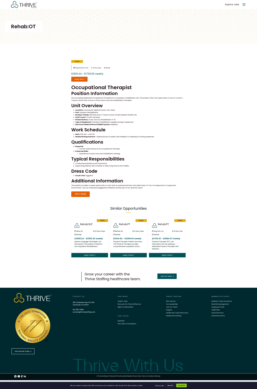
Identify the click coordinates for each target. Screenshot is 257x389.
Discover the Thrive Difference (129, 304)
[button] (167, 276)
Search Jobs (122, 301)
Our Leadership (172, 304)
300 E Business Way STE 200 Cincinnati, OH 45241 (83, 303)
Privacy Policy (137, 376)
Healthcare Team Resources (177, 313)
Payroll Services (217, 313)
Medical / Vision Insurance (222, 301)
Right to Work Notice (125, 307)
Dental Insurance (218, 316)
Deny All (170, 385)
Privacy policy (159, 385)
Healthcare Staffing (173, 316)
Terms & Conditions (148, 376)
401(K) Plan (216, 310)
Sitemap (157, 376)
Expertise (121, 321)
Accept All (181, 385)
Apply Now (78, 79)
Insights (169, 310)
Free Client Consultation (127, 324)
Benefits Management (220, 304)
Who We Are (170, 301)
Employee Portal (218, 307)
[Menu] (244, 4)
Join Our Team (171, 307)
